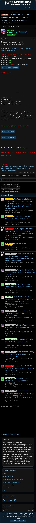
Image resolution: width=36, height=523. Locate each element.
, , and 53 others (17, 175)
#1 (34, 39)
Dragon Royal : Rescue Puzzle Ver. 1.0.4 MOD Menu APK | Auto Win (20, 327)
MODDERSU (8, 346)
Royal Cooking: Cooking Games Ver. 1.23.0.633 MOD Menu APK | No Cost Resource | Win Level (20, 299)
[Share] (31, 39)
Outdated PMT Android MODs (26, 237)
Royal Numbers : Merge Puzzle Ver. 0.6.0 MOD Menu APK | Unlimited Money (20, 353)
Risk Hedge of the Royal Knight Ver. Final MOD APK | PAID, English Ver (18, 218)
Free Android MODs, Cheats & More (13, 479)
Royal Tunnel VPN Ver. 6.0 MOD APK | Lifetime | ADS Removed (19, 341)
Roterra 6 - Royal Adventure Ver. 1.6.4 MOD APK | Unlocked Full (17, 380)
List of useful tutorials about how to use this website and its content (15, 169)
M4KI (6, 210)
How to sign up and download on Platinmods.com (17, 166)
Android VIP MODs (8, 476)
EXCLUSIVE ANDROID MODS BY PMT (20, 263)
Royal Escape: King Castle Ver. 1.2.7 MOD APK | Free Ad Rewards (18, 286)
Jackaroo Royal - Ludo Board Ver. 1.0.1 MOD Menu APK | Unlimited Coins (19, 313)
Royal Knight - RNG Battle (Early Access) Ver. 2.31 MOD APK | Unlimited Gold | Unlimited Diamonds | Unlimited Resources (20, 232)
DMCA (4, 491)
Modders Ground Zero (9, 485)
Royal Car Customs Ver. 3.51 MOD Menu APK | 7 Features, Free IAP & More (20, 272)
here (26, 64)
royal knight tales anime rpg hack (10, 189)
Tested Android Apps (25, 346)
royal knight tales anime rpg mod (10, 191)
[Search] (34, 8)
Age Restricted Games (27, 210)
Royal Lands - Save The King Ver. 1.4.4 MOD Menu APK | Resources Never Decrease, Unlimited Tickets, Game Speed (19, 257)
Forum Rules (6, 488)
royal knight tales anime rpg (10, 184)
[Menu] (2, 8)
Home (4, 473)
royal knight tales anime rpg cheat (11, 187)
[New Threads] (30, 8)
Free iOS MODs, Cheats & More (11, 482)
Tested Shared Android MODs (26, 291)
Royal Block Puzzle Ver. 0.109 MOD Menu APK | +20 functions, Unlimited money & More (19, 393)
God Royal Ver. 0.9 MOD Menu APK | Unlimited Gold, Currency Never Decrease (19, 368)
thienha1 (7, 303)
